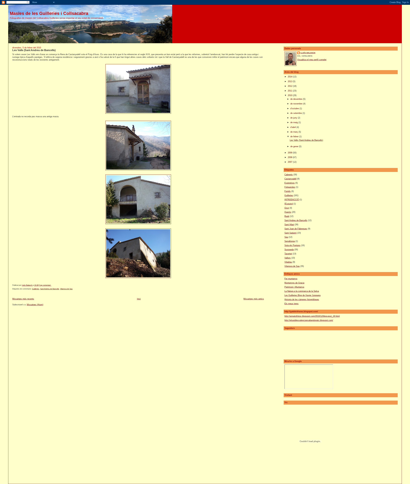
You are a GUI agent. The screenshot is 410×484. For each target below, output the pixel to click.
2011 (290, 90)
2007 (290, 162)
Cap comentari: (45, 285)
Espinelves (289, 183)
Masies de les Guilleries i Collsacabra (49, 13)
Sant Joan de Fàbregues (295, 229)
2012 (290, 86)
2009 (290, 152)
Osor (286, 208)
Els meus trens (291, 303)
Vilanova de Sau (66, 289)
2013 (290, 81)
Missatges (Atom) (35, 304)
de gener (294, 146)
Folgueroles (289, 187)
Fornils (287, 191)
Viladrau (288, 262)
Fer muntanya (290, 278)
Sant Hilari (289, 224)
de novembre (296, 103)
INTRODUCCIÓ (291, 199)
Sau (286, 237)
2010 (290, 95)
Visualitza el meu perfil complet (311, 59)
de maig (294, 122)
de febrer (294, 136)
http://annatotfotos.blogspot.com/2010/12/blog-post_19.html (312, 316)
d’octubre (294, 108)
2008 (290, 157)
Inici (139, 299)
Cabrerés (288, 174)
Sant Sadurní (290, 233)
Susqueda (289, 249)
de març (294, 132)
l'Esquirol (288, 204)
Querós (287, 212)
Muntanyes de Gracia (294, 283)
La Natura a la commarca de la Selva (301, 291)
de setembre (296, 113)
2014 (290, 76)
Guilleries (35, 289)
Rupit (286, 216)
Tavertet (288, 253)
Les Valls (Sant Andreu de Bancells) (34, 50)
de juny (294, 118)
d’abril (293, 127)
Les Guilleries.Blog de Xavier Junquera (302, 295)
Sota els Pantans (292, 245)
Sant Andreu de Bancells (49, 289)
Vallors (287, 258)
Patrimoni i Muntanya (294, 287)
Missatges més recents (23, 299)
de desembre (296, 99)
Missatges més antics (253, 299)
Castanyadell (290, 179)
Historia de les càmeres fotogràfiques (301, 299)
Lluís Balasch (307, 53)
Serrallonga (289, 241)
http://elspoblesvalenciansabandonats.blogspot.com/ (308, 320)
